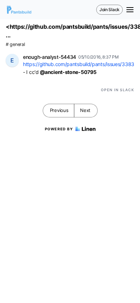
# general (15, 44)
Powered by (59, 129)
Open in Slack (117, 90)
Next (85, 110)
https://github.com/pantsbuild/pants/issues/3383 (78, 64)
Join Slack (109, 9)
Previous (59, 110)
